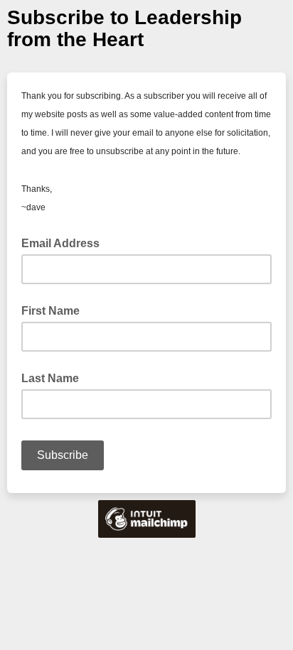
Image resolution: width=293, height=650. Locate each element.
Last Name (50, 378)
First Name (50, 311)
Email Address (64, 242)
